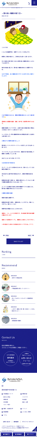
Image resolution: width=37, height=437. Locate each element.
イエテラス (25, 397)
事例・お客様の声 (8, 408)
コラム (5, 415)
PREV (7, 235)
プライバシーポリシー (28, 422)
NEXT (29, 235)
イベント (31, 434)
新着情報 (5, 412)
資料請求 (19, 434)
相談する (7, 434)
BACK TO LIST (18, 241)
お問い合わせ (6, 422)
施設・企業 (25, 402)
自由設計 (24, 399)
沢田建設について (8, 394)
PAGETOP (35, 429)
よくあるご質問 (26, 412)
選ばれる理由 (6, 397)
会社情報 (5, 402)
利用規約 (19, 427)
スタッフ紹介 (6, 404)
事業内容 (5, 399)
